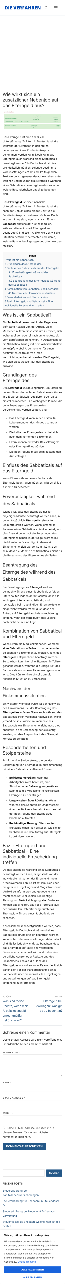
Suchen (54, 1173)
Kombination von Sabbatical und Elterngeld (31, 289)
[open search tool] (46, 7)
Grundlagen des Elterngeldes (23, 264)
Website (8, 1113)
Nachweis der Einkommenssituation (31, 293)
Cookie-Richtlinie (27, 1261)
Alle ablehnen (32, 1277)
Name (7, 1082)
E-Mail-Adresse (14, 1097)
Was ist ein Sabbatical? (19, 259)
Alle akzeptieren (32, 1269)
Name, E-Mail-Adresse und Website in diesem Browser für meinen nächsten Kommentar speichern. (28, 1132)
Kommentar (11, 1052)
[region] (32, 1257)
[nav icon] (55, 7)
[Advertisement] (32, 57)
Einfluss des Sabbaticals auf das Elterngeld (31, 268)
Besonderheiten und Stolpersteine (26, 297)
